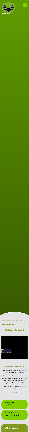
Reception (23, 320)
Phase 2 (14, 392)
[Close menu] (25, 5)
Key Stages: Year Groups (9, 320)
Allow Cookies (6, 350)
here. (22, 372)
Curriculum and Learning (15, 319)
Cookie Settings (7, 352)
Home (3, 319)
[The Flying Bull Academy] (8, 7)
